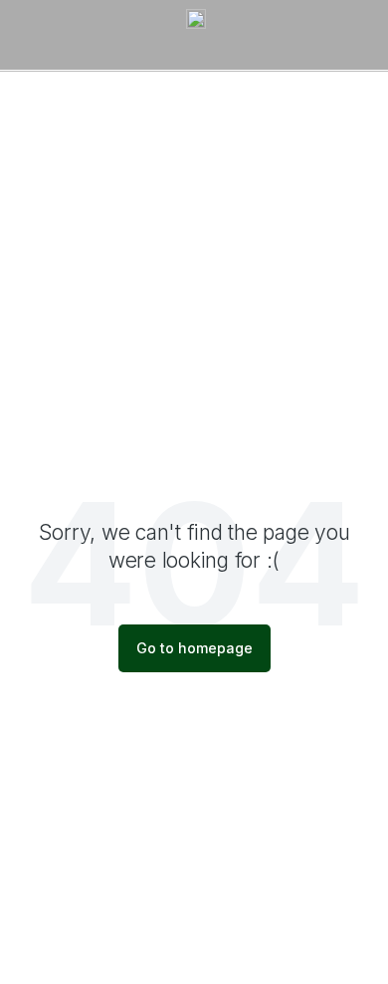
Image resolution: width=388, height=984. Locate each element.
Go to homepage (194, 647)
